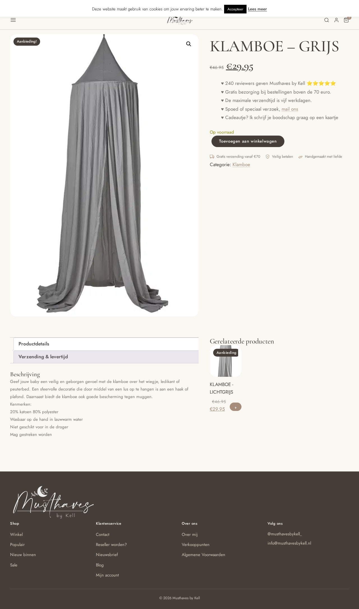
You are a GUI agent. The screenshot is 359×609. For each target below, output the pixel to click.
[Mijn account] (336, 20)
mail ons (290, 109)
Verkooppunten (196, 544)
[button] (88, 20)
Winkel (16, 534)
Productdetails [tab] (34, 343)
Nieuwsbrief (107, 555)
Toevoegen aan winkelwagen (248, 141)
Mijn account (107, 575)
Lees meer (257, 9)
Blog (100, 565)
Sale (13, 565)
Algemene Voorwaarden (203, 555)
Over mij (190, 534)
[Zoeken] (326, 20)
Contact (102, 534)
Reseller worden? (111, 544)
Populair (17, 544)
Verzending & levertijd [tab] (43, 356)
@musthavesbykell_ (285, 534)
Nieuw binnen (23, 555)
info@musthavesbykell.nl (289, 543)
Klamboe (241, 164)
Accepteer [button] (235, 9)
